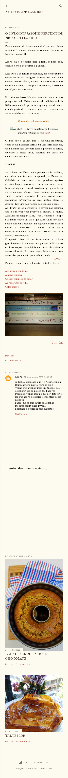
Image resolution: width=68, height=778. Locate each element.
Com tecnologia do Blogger (37, 762)
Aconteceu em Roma (16, 270)
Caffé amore (12, 286)
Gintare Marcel (45, 768)
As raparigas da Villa (16, 282)
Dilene (19, 376)
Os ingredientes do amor (19, 278)
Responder (21, 414)
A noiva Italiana (13, 274)
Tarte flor (15, 735)
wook (47, 132)
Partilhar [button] (9, 355)
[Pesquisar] (61, 5)
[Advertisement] (34, 512)
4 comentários (23, 741)
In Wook (58, 259)
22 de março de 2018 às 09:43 (38, 377)
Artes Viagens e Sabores (24, 12)
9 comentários (23, 664)
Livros (18, 360)
